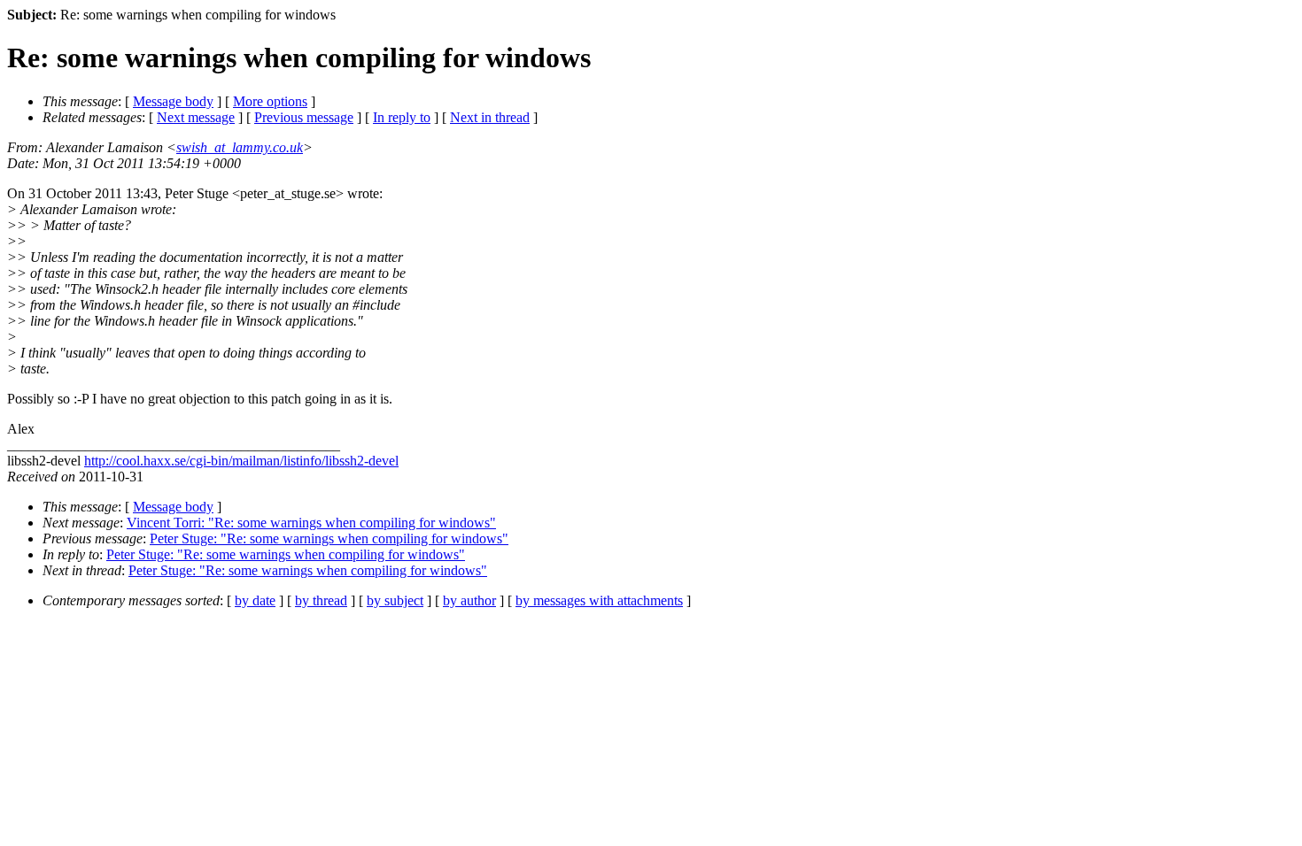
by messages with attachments (599, 600)
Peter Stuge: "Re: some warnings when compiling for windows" (329, 538)
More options (270, 101)
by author (469, 600)
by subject (395, 600)
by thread (321, 600)
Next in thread (490, 117)
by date (255, 600)
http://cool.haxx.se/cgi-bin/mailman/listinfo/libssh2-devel (241, 460)
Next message (196, 117)
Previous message (303, 117)
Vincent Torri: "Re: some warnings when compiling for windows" (311, 522)
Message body (173, 101)
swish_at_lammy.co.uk (239, 147)
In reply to (401, 117)
